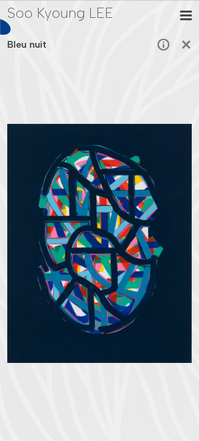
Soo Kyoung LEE (60, 13)
